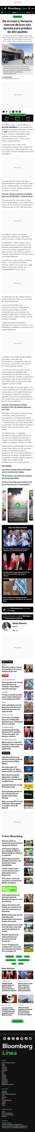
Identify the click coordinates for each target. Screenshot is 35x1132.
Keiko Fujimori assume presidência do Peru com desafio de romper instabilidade (11, 862)
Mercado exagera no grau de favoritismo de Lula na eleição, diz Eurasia (12, 669)
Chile (3, 1072)
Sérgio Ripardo (8, 77)
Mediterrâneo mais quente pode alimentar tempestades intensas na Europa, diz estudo (12, 918)
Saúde (3, 1103)
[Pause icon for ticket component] (2, 12)
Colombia (4, 1069)
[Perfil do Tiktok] (26, 1038)
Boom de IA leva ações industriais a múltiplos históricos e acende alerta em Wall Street (12, 778)
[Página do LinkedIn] (21, 1038)
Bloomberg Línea (11, 960)
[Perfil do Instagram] (17, 1038)
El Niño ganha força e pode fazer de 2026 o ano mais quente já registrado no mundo (12, 928)
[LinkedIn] (17, 630)
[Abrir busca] (29, 8)
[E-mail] (14, 630)
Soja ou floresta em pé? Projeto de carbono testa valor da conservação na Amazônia (11, 908)
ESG (3, 1099)
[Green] (17, 889)
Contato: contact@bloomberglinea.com (12, 1124)
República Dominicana (8, 1084)
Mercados (4, 1092)
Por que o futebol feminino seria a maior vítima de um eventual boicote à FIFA (16, 549)
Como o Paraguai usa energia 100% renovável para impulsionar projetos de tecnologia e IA (12, 948)
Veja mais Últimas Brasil (17, 528)
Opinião (4, 1102)
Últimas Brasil (9, 956)
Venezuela (4, 1070)
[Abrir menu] (2, 8)
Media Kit (4, 1116)
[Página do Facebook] (4, 1038)
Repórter (15, 626)
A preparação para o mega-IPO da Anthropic (12, 786)
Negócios (17, 17)
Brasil (3, 1064)
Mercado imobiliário (23, 960)
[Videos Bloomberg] (17, 836)
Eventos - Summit (6, 1123)
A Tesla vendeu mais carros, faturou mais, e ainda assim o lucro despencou (10, 872)
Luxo (14, 963)
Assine (3, 1111)
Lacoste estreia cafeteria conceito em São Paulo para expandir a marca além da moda (8, 1011)
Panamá (4, 1076)
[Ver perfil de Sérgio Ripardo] (7, 627)
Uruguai (4, 1078)
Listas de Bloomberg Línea (9, 1094)
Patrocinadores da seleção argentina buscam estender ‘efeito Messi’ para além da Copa (17, 599)
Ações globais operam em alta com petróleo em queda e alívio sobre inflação (12, 794)
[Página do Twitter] (8, 1038)
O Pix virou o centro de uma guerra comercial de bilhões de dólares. (11, 880)
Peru (3, 1073)
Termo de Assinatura (7, 1113)
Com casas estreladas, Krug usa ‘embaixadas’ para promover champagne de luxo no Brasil (12, 720)
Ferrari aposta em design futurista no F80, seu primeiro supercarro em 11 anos (16, 407)
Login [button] (32, 8)
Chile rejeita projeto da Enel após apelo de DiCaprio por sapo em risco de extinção (12, 898)
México (4, 1065)
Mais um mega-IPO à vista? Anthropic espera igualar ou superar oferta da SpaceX (12, 804)
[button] (3, 111)
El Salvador (5, 1081)
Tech (3, 1095)
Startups (4, 1097)
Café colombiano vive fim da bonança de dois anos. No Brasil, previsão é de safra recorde (12, 708)
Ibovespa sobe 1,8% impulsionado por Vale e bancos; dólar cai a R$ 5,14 (12, 769)
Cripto (3, 1105)
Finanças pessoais (7, 1100)
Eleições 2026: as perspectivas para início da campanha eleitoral (12, 843)
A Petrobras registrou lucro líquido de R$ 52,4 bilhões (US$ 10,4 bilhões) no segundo (12, 852)
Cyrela (20, 963)
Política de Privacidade (8, 1115)
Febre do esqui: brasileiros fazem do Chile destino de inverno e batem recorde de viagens (25, 1011)
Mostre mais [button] (18, 1021)
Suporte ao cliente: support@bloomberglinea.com (15, 1126)
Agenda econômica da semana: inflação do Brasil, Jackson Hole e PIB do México (12, 760)
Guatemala (4, 1083)
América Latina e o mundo (8, 1062)
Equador (4, 1075)
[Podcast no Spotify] (30, 1038)
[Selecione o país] (5, 8)
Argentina (4, 1067)
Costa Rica (5, 1079)
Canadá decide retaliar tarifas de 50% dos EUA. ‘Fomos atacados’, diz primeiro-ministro (16, 574)
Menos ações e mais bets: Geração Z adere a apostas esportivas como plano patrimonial (12, 745)
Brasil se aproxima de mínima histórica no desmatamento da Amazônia (10, 938)
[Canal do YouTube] (13, 1038)
